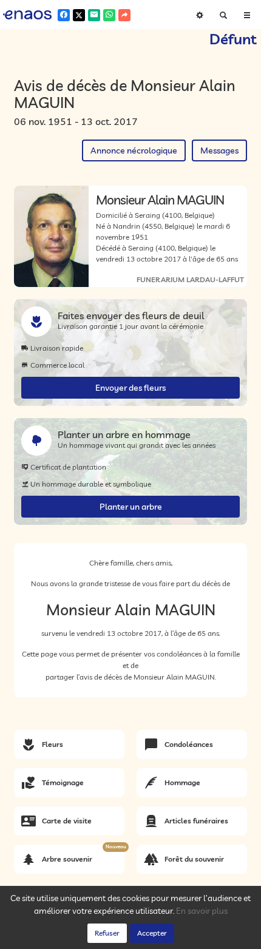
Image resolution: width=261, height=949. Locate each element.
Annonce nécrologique (133, 150)
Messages (219, 150)
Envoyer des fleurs (130, 387)
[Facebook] (64, 15)
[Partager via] (124, 15)
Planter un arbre (131, 506)
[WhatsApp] (109, 15)
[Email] (94, 15)
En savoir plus (202, 910)
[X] (79, 15)
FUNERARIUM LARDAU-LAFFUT (190, 279)
